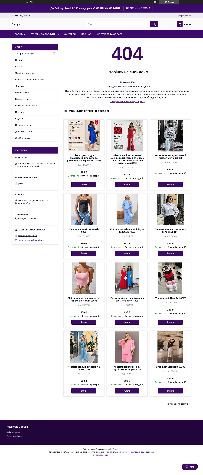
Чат (192, 466)
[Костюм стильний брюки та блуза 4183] (84, 347)
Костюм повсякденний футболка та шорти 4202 (127, 368)
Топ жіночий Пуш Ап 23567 (170, 298)
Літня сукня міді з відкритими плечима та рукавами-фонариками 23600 (84, 158)
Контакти (70, 34)
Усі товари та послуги (177, 404)
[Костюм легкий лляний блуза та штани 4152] (127, 209)
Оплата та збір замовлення (29, 79)
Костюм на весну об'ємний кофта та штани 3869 (170, 156)
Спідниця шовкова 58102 (170, 367)
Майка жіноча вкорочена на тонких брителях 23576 (84, 299)
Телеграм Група (14, 436)
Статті (18, 66)
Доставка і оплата (24, 131)
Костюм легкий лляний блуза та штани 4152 (127, 230)
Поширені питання (25, 125)
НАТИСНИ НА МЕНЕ (138, 8)
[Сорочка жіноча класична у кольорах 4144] (170, 209)
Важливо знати (23, 99)
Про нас (86, 34)
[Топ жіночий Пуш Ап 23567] (170, 278)
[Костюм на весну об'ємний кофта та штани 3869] (170, 135)
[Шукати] (154, 24)
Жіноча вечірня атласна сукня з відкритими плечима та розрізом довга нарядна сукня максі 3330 (127, 159)
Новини (19, 60)
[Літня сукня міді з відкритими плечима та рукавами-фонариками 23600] (84, 135)
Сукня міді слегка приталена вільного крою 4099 (127, 299)
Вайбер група (13, 432)
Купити (84, 184)
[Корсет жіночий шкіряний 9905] (84, 209)
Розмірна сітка (22, 92)
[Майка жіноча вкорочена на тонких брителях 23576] (84, 278)
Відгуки (19, 118)
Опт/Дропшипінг (23, 138)
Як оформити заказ (25, 73)
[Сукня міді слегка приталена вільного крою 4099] (127, 278)
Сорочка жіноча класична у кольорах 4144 (170, 230)
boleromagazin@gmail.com (31, 240)
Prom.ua (116, 449)
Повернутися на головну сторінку (127, 101)
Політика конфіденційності (142, 452)
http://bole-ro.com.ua (27, 235)
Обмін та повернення (26, 105)
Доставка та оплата (109, 34)
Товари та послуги (43, 34)
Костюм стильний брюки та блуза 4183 (84, 368)
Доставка (20, 86)
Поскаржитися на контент (117, 452)
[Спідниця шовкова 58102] (170, 347)
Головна (20, 34)
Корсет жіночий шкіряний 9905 (84, 230)
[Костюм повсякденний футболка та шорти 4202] (127, 347)
